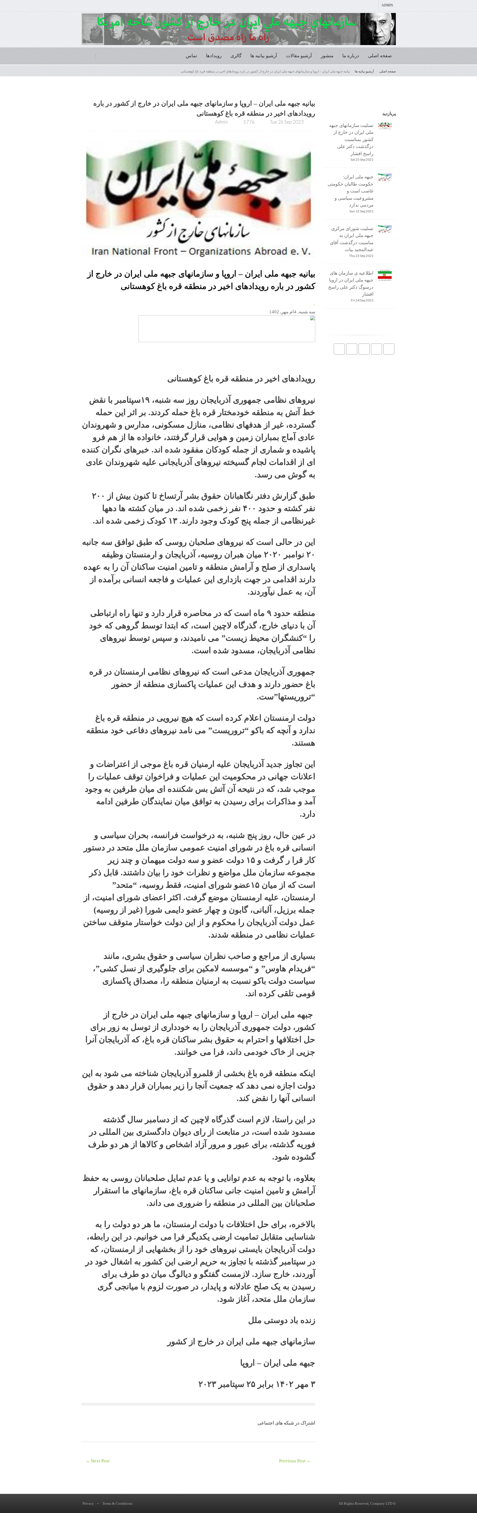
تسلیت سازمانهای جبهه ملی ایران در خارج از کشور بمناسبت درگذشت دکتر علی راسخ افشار (351, 139)
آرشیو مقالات (299, 55)
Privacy (88, 1503)
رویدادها (214, 55)
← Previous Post (295, 1460)
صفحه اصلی (380, 55)
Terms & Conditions (117, 1503)
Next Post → (97, 1460)
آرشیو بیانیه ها (263, 55)
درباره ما (350, 55)
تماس (191, 55)
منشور (327, 55)
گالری (236, 55)
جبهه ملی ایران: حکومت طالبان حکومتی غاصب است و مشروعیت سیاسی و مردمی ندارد (350, 191)
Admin (387, 5)
